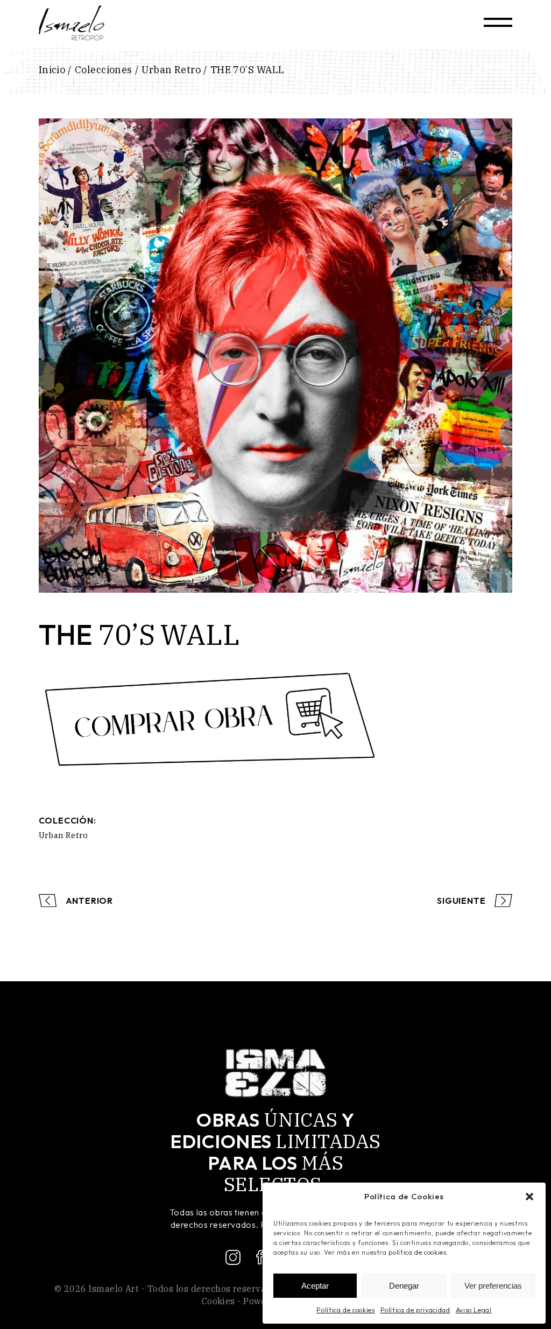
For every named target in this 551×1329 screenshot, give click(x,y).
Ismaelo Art (114, 1288)
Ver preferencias (493, 1285)
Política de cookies (345, 1310)
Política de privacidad (415, 1310)
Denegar (404, 1285)
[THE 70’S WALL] (276, 355)
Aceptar (315, 1285)
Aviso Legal (474, 1310)
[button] (529, 1196)
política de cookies (417, 1252)
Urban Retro (63, 835)
